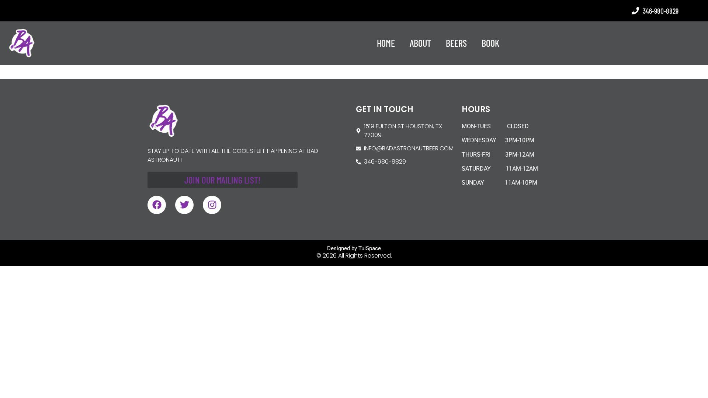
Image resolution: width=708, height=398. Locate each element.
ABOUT (420, 43)
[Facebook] (157, 205)
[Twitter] (184, 205)
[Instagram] (212, 205)
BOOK (490, 43)
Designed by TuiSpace (354, 248)
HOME (386, 43)
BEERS (456, 43)
